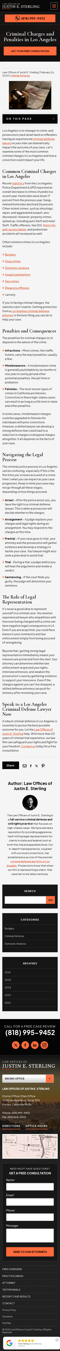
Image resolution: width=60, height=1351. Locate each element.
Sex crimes (12, 281)
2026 (8, 972)
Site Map (6, 1323)
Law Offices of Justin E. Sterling (33, 786)
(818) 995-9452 (33, 18)
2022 (8, 1002)
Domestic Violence (15, 943)
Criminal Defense (20, 75)
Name (11, 1180)
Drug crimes (13, 261)
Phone (11, 1210)
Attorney (8, 1282)
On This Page (19, 118)
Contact (8, 1303)
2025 (8, 979)
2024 (8, 987)
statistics (18, 183)
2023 (8, 995)
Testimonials (11, 1289)
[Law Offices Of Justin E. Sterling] (28, 1061)
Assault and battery (17, 274)
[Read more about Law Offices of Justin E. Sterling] (30, 796)
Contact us (28, 746)
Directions (11, 1125)
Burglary (10, 254)
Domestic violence (17, 268)
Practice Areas (12, 1276)
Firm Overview (12, 1269)
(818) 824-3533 (17, 1117)
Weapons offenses (17, 288)
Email (10, 1195)
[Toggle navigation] (54, 5)
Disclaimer (7, 1316)
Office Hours (37, 1125)
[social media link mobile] (16, 1045)
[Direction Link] (30, 1146)
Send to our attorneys (30, 1252)
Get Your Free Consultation (30, 51)
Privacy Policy (9, 1309)
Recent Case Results (16, 1296)
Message (12, 1225)
